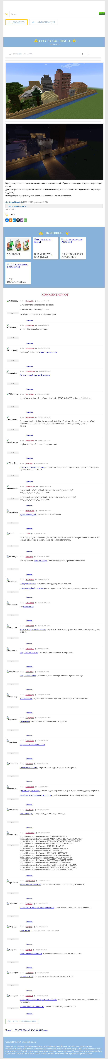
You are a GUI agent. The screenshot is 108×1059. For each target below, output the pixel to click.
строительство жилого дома (32, 467)
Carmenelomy (30, 371)
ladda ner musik (40, 560)
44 (37, 1030)
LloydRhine (30, 741)
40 (26, 1030)
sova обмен (25, 721)
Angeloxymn (30, 440)
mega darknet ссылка (29, 652)
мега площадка (26, 813)
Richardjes (29, 557)
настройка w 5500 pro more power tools (37, 907)
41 (29, 1030)
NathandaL (29, 301)
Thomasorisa (30, 833)
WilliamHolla (30, 511)
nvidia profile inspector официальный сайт (38, 999)
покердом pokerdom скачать (32, 588)
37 (19, 1030)
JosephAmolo (30, 881)
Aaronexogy (30, 695)
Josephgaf (29, 927)
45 (40, 1030)
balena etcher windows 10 (31, 953)
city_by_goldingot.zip (14, 202)
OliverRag (29, 463)
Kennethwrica (30, 486)
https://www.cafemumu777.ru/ (32, 744)
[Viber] (21, 220)
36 (16, 1030)
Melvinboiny (30, 325)
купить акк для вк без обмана (33, 629)
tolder (19, 54)
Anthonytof (29, 973)
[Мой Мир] (14, 220)
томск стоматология (48, 352)
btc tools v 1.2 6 (26, 976)
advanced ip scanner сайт (30, 884)
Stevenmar (29, 764)
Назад (8, 1030)
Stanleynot (29, 996)
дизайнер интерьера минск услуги (35, 795)
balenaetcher (25, 930)
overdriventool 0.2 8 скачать (32, 1006)
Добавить (19, 22)
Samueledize (30, 603)
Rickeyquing (30, 348)
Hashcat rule (28, 606)
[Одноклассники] (10, 220)
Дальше (44, 1030)
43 (34, 1030)
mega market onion (28, 675)
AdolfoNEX (30, 649)
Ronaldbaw (29, 810)
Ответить (29, 320)
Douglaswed (30, 417)
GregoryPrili (30, 718)
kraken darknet (26, 698)
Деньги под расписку (30, 790)
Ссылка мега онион (29, 767)
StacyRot (29, 950)
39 (24, 1030)
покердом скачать (28, 583)
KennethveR (30, 787)
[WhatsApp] (25, 220)
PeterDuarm (30, 626)
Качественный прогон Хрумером (35, 375)
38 (21, 1030)
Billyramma (29, 394)
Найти (102, 13)
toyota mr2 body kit (28, 514)
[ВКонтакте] (7, 220)
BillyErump (29, 672)
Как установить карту (17, 206)
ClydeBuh (29, 904)
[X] (18, 220)
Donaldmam (30, 580)
